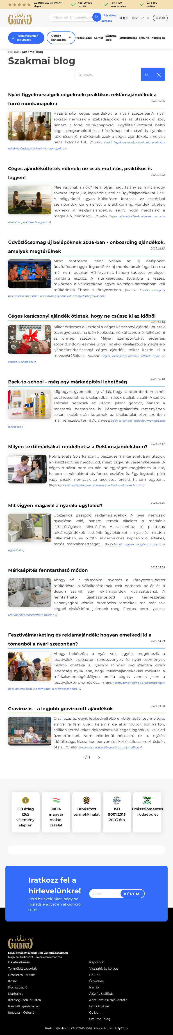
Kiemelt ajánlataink (23, 1006)
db (162, 18)
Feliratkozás (83, 37)
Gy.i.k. (93, 1013)
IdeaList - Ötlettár (22, 1013)
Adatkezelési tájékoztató (108, 1000)
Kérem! (132, 894)
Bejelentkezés (19, 962)
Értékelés (96, 981)
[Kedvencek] (142, 18)
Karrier (98, 37)
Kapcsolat (158, 37)
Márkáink (15, 994)
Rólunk (144, 37)
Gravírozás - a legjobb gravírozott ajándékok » (109, 747)
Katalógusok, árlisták (24, 1000)
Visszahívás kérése (103, 968)
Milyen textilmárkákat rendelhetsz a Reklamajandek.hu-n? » (102, 485)
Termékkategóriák (22, 968)
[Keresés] (96, 17)
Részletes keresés (21, 975)
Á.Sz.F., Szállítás (101, 994)
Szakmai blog (111, 37)
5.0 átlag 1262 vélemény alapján (47, 4)
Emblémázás (128, 37)
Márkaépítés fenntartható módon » (32, 615)
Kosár (12, 981)
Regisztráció (17, 987)
